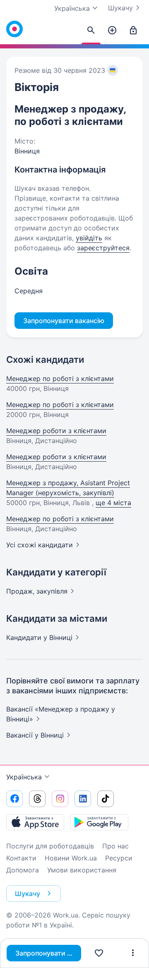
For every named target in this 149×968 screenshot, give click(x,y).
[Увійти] (133, 30)
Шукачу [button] (27, 893)
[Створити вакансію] (112, 30)
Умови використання (81, 870)
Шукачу (120, 8)
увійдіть (89, 238)
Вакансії (35, 735)
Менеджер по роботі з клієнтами (60, 378)
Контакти (21, 858)
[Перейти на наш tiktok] (105, 799)
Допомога (22, 870)
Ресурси (118, 858)
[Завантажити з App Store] (35, 822)
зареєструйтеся (103, 248)
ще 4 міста (113, 502)
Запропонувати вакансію (48, 953)
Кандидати (39, 637)
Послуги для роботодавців (50, 846)
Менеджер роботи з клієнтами (56, 430)
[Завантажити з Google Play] (99, 822)
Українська (24, 777)
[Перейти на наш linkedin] (82, 799)
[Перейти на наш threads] (37, 799)
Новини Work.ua (71, 858)
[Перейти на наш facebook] (14, 799)
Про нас (115, 846)
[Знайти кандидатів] (91, 30)
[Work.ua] (14, 29)
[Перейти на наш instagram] (60, 799)
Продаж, (36, 591)
